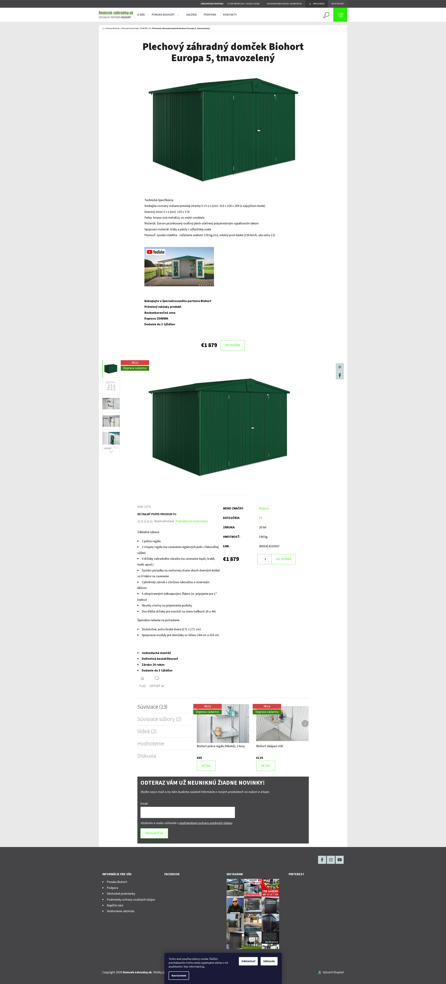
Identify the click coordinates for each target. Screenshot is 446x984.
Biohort (264, 508)
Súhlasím (269, 961)
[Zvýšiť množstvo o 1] (268, 556)
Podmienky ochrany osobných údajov (131, 899)
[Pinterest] (340, 367)
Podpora (112, 888)
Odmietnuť (248, 961)
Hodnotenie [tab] (150, 744)
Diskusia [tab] (146, 756)
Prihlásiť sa (154, 833)
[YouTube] (340, 860)
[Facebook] (340, 375)
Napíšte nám (115, 905)
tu (203, 967)
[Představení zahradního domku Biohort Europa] (179, 266)
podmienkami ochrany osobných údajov (205, 823)
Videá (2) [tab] (147, 731)
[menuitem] (141, 15)
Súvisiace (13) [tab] (152, 707)
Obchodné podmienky (121, 894)
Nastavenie (179, 976)
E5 (260, 518)
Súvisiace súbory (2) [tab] (159, 719)
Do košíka (232, 345)
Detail (206, 766)
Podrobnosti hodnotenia (191, 521)
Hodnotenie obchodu (120, 911)
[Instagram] (331, 860)
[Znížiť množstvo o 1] (268, 561)
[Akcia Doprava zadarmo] (223, 723)
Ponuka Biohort (117, 882)
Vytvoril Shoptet (333, 972)
